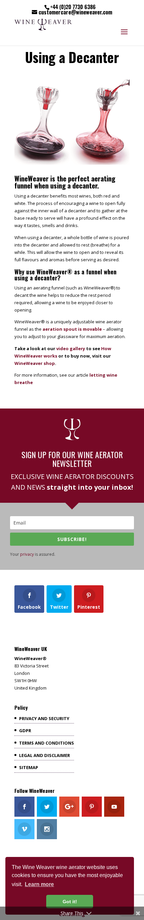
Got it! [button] (70, 901)
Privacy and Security (44, 718)
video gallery (70, 348)
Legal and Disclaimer (44, 755)
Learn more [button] (39, 884)
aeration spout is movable (72, 329)
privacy (27, 554)
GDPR (25, 730)
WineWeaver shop (34, 363)
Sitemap (28, 767)
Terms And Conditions (46, 743)
